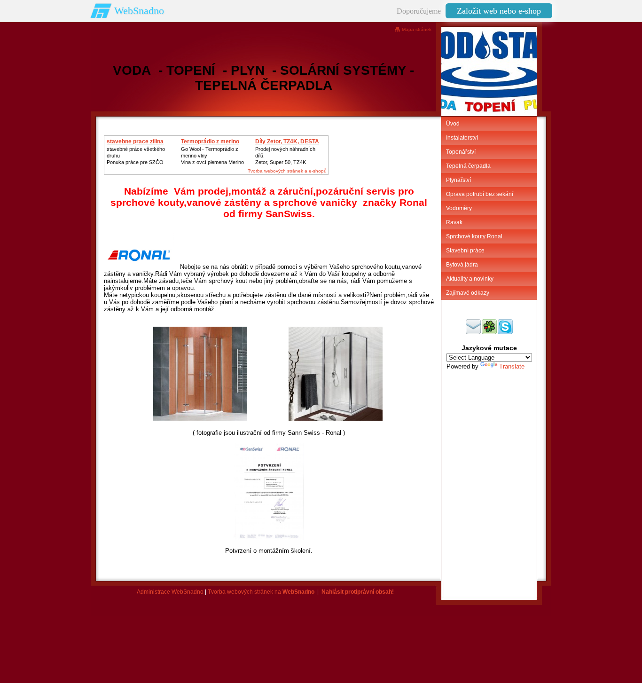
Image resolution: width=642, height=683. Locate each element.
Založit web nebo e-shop (499, 11)
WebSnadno (139, 10)
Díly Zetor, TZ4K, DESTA (287, 141)
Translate (512, 366)
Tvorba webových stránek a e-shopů (287, 170)
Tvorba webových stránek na (261, 592)
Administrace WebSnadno (170, 592)
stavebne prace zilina (135, 141)
